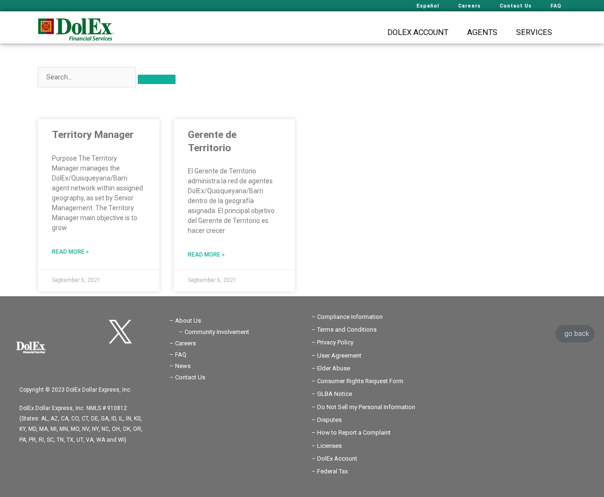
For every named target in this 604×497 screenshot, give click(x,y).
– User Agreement (336, 355)
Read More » (70, 251)
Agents (482, 32)
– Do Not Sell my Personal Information (363, 407)
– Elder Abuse (330, 368)
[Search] (157, 79)
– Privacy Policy (332, 342)
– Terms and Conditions (344, 329)
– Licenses (326, 445)
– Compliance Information (347, 316)
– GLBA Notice (331, 393)
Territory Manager (93, 134)
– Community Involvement (214, 331)
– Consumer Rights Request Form (357, 381)
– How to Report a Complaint (351, 432)
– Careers (182, 343)
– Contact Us (187, 377)
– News (180, 365)
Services (534, 32)
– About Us (185, 320)
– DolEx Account (334, 458)
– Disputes (326, 419)
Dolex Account (417, 32)
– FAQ (177, 354)
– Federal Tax (329, 471)
